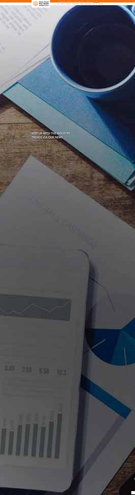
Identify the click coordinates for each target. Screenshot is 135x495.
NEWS (93, 3)
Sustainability (69, 1)
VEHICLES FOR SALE (75, 3)
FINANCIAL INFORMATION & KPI (79, 1)
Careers (81, 3)
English (96, 1)
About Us (62, 3)
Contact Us (100, 3)
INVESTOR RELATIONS (61, 1)
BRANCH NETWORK (88, 3)
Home (58, 3)
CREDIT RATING (88, 1)
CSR (96, 3)
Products (68, 3)
